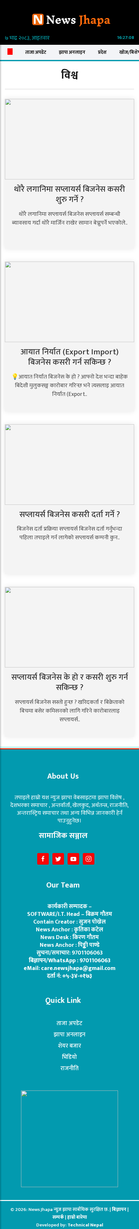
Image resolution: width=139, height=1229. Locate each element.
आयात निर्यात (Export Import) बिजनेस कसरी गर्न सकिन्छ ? (70, 357)
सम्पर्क (58, 1217)
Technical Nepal (85, 1225)
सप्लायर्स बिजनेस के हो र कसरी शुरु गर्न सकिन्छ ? (69, 683)
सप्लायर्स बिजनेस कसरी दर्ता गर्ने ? (69, 514)
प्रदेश (102, 52)
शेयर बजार (69, 1046)
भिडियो (69, 1057)
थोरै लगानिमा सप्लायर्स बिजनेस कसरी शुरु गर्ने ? (69, 194)
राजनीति (69, 1068)
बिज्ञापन (119, 1209)
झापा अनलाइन (72, 52)
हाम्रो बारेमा (77, 1217)
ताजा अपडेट (35, 52)
